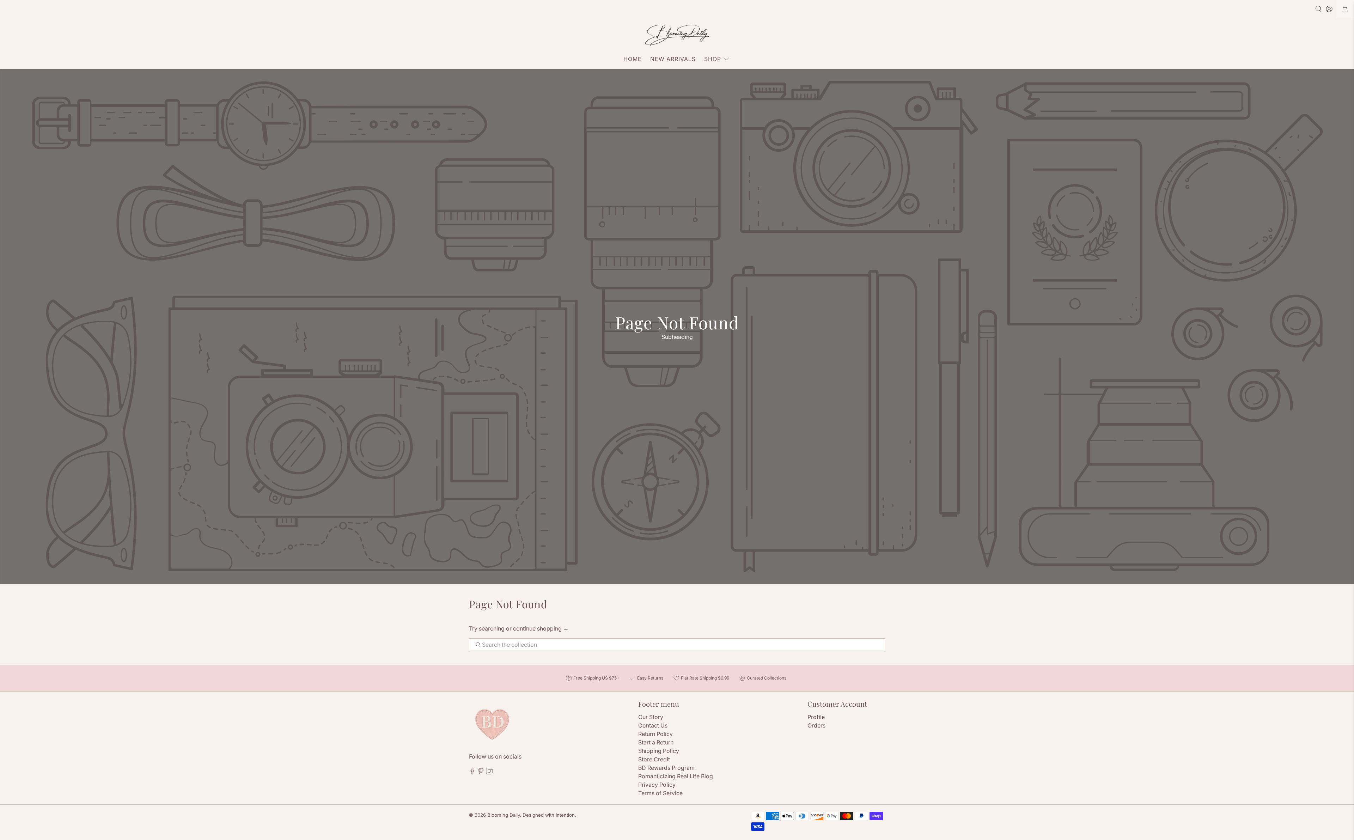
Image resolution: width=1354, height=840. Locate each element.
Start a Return (655, 742)
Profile (816, 716)
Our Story (650, 716)
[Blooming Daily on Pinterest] (480, 772)
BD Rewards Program (666, 767)
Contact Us (652, 725)
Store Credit (654, 759)
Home (632, 58)
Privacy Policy (657, 784)
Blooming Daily (503, 815)
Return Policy (655, 733)
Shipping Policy (658, 750)
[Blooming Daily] (677, 35)
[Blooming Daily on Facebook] (472, 772)
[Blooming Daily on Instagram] (489, 772)
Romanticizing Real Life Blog (675, 776)
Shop (712, 58)
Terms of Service (660, 793)
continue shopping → (541, 628)
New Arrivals (673, 58)
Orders (816, 725)
